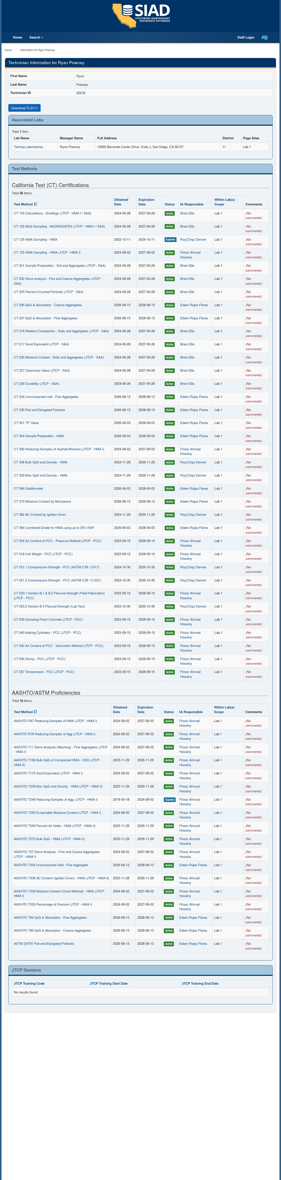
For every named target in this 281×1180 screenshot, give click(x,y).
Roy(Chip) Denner (193, 239)
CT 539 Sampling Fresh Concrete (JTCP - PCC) (48, 619)
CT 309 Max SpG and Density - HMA (40, 475)
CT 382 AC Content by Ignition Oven (40, 514)
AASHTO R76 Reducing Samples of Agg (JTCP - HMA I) (54, 733)
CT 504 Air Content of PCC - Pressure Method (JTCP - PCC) (57, 540)
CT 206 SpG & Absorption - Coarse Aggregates (48, 304)
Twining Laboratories (28, 146)
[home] (265, 37)
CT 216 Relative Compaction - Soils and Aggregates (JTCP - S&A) (61, 331)
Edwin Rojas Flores (194, 304)
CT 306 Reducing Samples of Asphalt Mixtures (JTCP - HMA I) (59, 449)
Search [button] (35, 37)
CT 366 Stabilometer (28, 488)
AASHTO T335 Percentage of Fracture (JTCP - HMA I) (53, 904)
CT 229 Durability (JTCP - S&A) (36, 383)
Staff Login (245, 37)
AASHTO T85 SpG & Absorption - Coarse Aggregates (52, 930)
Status (170, 204)
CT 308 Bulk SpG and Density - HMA (40, 462)
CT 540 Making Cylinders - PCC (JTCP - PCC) (47, 632)
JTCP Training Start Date (109, 983)
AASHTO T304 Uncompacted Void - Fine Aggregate (51, 864)
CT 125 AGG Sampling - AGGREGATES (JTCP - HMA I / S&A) (59, 226)
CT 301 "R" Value (26, 422)
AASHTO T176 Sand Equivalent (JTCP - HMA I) (48, 773)
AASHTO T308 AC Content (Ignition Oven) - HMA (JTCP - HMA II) (61, 878)
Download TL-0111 (24, 108)
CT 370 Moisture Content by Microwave (42, 501)
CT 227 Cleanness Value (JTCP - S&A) (42, 370)
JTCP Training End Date (200, 983)
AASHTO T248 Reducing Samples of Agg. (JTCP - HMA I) (56, 799)
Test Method (23, 204)
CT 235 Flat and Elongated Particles (39, 409)
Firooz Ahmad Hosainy (190, 254)
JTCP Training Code (29, 983)
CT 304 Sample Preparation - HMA (39, 435)
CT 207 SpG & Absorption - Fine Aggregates (45, 318)
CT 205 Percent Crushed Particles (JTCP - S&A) (49, 291)
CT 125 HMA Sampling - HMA (35, 239)
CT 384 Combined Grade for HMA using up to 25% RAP (54, 527)
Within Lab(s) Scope (224, 202)
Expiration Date (146, 202)
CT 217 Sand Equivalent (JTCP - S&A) (41, 344)
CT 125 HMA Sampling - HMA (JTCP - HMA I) (47, 252)
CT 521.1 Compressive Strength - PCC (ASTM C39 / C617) (56, 567)
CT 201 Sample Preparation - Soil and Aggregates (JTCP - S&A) (60, 265)
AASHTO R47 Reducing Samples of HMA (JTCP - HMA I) (55, 720)
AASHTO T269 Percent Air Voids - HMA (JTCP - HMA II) (54, 825)
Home (17, 37)
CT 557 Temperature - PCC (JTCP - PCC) (44, 671)
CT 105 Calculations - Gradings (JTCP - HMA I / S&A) (52, 213)
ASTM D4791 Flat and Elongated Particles (44, 943)
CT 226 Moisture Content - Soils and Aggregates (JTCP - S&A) (59, 357)
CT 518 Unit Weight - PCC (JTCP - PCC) (43, 553)
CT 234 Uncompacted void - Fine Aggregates (46, 396)
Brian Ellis (187, 213)
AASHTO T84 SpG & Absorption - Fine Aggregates (50, 917)
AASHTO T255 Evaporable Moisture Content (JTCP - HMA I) (57, 812)
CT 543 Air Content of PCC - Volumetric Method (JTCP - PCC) (58, 645)
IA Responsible (192, 204)
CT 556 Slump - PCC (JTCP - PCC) (39, 658)
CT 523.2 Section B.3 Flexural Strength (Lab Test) (49, 606)
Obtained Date (121, 202)
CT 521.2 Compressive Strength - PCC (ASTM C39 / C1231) (57, 580)
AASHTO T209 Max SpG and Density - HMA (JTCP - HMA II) (58, 786)
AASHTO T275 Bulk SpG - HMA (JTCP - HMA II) (49, 838)
